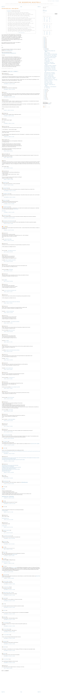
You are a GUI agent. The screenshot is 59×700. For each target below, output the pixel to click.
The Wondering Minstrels (29, 2)
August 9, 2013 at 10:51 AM (9, 438)
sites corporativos (5, 441)
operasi (38, 457)
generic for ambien (5, 200)
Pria (12, 457)
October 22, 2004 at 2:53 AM (9, 123)
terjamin (18, 459)
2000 (44, 46)
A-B (44, 17)
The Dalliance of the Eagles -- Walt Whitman (50, 65)
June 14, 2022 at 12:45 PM (8, 571)
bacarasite (4, 610)
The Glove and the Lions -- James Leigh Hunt (10, 8)
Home (21, 6)
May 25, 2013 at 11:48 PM (8, 261)
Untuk (3, 457)
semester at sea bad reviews (10, 311)
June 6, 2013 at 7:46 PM (8, 388)
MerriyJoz (4, 552)
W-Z (47, 21)
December (46, 48)
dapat (23, 457)
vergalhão (38, 443)
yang (16, 459)
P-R (49, 26)
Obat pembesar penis (6, 481)
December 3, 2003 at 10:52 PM (9, 89)
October (46, 89)
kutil (2, 459)
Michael (4, 566)
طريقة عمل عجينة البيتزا (5, 451)
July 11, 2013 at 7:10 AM (8, 431)
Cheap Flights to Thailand (6, 193)
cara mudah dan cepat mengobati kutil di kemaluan (9, 468)
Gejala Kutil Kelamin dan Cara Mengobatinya (8, 466)
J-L (44, 26)
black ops (7, 358)
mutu (11, 459)
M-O (47, 26)
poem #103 (6, 50)
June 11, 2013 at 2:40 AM (8, 398)
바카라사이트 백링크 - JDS (6, 581)
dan (13, 457)
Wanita (15, 457)
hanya (21, 457)
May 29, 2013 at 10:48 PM (8, 281)
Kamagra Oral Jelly (14, 554)
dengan (35, 457)
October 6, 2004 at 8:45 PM (9, 115)
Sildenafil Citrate (5, 182)
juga (5, 458)
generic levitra (5, 541)
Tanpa (17, 457)
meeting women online (6, 215)
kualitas (14, 459)
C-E (46, 25)
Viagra (4, 475)
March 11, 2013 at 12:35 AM (9, 240)
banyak (9, 458)
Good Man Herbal (11, 496)
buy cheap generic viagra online (7, 535)
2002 (44, 43)
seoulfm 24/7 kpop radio (11, 397)
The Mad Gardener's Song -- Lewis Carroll (49, 69)
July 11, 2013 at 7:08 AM (8, 426)
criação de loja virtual (33, 443)
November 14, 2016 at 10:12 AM (9, 503)
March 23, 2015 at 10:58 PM (9, 472)
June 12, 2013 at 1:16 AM (8, 411)
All (49, 21)
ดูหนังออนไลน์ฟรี (5, 574)
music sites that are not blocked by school (10, 290)
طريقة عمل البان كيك (27, 451)
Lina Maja (4, 486)
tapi (3, 458)
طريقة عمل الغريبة (32, 451)
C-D (47, 17)
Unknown (4, 506)
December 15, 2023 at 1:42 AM (9, 650)
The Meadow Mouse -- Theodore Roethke (49, 66)
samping (23, 459)
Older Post (39, 6)
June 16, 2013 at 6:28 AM (8, 420)
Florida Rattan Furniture (6, 206)
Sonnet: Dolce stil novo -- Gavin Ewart (49, 72)
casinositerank (5, 641)
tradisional (14, 458)
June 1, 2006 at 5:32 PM (8, 157)
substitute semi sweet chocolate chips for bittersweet (13, 301)
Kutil (7, 457)
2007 (44, 37)
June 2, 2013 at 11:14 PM (8, 312)
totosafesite (4, 598)
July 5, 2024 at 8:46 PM (8, 668)
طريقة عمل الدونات (37, 451)
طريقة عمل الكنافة (21, 451)
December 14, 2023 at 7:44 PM (9, 631)
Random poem (45, 10)
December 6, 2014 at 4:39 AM (9, 453)
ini (18, 457)
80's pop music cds (12, 377)
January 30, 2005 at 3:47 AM (9, 136)
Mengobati (5, 457)
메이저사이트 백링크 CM (6, 629)
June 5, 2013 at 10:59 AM (8, 331)
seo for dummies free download (15, 321)
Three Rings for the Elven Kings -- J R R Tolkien (50, 79)
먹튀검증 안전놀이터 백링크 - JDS (7, 592)
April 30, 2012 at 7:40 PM (8, 223)
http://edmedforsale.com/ (5, 518)
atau (2, 458)
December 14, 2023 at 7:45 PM (9, 638)
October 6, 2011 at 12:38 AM (9, 203)
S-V (44, 27)
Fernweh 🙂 (4, 226)
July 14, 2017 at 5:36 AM (8, 532)
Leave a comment (14, 71)
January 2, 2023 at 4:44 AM (9, 578)
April (45, 96)
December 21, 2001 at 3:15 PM (9, 83)
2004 (44, 41)
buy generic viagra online (6, 530)
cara (36, 457)
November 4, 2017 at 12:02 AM (9, 538)
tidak (19, 457)
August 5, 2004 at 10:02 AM (9, 110)
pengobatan (30, 457)
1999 (44, 47)
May (45, 95)
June (45, 94)
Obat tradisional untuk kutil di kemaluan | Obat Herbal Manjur (10, 465)
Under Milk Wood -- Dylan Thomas (49, 62)
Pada (11, 457)
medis (33, 457)
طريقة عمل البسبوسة (16, 451)
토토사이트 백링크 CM (6, 622)
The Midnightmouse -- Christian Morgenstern (50, 86)
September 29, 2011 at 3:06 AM (9, 197)
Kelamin (9, 457)
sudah (6, 458)
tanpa (20, 459)
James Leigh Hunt (22, 32)
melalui (28, 457)
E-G (49, 17)
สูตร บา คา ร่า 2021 (14, 567)
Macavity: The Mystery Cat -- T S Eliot (49, 78)
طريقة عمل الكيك (10, 451)
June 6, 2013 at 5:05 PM (8, 369)
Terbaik (4, 459)
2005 (44, 40)
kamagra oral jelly (4, 525)
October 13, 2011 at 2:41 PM (9, 212)
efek (21, 459)
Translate (49, 103)
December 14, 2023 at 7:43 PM (9, 619)
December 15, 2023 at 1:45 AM (9, 662)
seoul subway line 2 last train (12, 250)
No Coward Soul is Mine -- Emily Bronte (49, 73)
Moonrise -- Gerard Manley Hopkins (49, 76)
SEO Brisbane (11, 269)
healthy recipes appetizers (11, 419)
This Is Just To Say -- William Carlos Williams (50, 56)
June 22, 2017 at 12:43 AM (8, 519)
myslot (4, 558)
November (46, 49)
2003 (44, 42)
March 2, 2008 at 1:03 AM (8, 179)
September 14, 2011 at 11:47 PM (9, 190)
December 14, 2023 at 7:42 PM (9, 600)
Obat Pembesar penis (5, 496)
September (46, 90)
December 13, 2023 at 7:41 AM (9, 589)
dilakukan (25, 457)
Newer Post (3, 6)
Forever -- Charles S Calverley (48, 82)
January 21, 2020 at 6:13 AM (9, 563)
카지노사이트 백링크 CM (6, 634)
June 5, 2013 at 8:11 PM (8, 351)
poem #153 (10, 50)
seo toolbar (7, 340)
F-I (49, 25)
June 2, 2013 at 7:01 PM (8, 291)
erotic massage (11, 409)
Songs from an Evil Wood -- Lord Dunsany (50, 77)
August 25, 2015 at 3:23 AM (9, 483)
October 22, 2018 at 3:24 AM (9, 555)
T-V (44, 21)
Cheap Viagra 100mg (5, 510)
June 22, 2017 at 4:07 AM (8, 527)
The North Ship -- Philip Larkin (48, 83)
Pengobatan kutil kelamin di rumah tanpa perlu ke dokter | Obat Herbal (11, 467)
